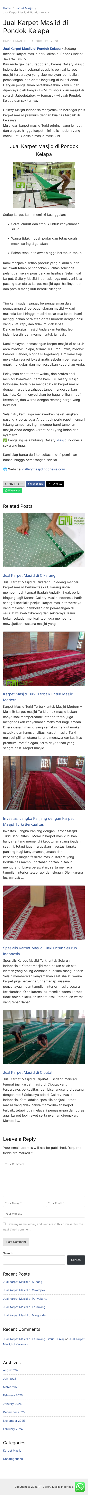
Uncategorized (13, 1458)
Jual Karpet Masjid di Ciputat (28, 1072)
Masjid (61, 440)
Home (7, 8)
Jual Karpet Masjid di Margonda (24, 1315)
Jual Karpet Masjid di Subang (22, 1281)
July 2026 (9, 1378)
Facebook (37, 483)
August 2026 (11, 1370)
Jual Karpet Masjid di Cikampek (24, 1290)
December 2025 (14, 1412)
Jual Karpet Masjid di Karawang (24, 1307)
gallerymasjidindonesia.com (43, 469)
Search (7, 1253)
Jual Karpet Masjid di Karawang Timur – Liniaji (33, 1339)
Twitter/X (56, 483)
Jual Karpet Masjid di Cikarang (29, 575)
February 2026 (13, 1395)
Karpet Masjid (24, 8)
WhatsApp (14, 490)
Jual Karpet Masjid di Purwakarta (25, 1298)
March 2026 (11, 1387)
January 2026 (12, 1403)
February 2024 (13, 1429)
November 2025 (14, 1420)
